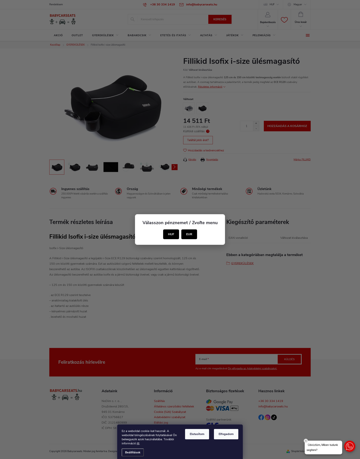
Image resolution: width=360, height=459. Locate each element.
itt (138, 443)
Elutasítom (197, 434)
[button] (349, 446)
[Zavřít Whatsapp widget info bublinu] (306, 441)
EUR (189, 234)
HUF (171, 234)
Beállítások (132, 452)
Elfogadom (226, 434)
